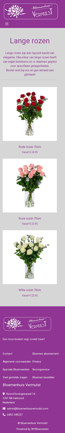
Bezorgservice (40, 369)
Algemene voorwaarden (17, 361)
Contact (7, 353)
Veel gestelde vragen (15, 377)
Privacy (36, 361)
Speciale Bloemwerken (16, 369)
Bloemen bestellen (43, 377)
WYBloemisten (40, 429)
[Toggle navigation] (7, 24)
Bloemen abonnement (45, 353)
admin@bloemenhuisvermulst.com (27, 408)
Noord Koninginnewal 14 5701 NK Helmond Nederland (19, 398)
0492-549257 (14, 414)
